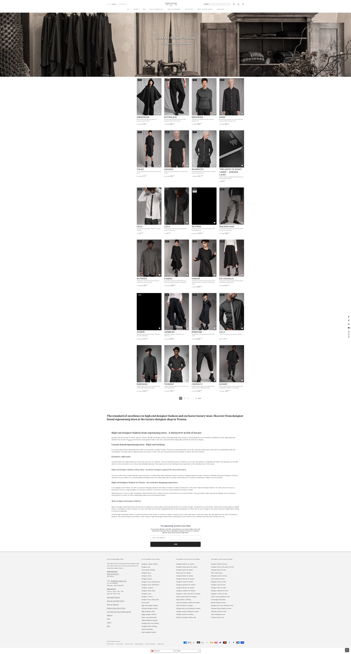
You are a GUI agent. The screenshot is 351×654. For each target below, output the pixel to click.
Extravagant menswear (218, 599)
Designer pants (146, 573)
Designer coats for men (218, 582)
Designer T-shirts (147, 596)
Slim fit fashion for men (218, 602)
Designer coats (146, 593)
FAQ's (108, 626)
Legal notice (160, 643)
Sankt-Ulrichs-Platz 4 (113, 574)
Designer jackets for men (219, 576)
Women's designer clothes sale (186, 617)
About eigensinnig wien (113, 597)
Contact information (150, 643)
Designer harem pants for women (186, 567)
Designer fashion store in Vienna (116, 608)
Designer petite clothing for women (187, 611)
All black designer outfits (150, 608)
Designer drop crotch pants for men (222, 567)
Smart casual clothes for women (186, 596)
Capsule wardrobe (147, 629)
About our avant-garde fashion (115, 601)
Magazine (110, 615)
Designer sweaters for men (219, 590)
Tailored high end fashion (149, 620)
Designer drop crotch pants (150, 599)
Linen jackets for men (218, 579)
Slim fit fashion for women (184, 605)
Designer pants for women (184, 570)
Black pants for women (183, 573)
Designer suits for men (218, 585)
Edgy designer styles (148, 611)
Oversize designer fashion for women (188, 602)
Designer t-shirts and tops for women (188, 593)
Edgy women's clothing (183, 599)
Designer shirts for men (218, 588)
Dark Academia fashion (149, 632)
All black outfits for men (219, 611)
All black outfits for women (185, 614)
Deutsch (114, 4)
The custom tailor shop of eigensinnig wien (119, 611)
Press (108, 619)
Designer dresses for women (185, 579)
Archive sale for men (217, 617)
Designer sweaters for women (185, 590)
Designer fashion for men (219, 564)
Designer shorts (147, 576)
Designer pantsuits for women (186, 585)
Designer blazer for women (184, 576)
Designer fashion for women (185, 564)
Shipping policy (139, 643)
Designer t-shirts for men (219, 593)
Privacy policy (119, 643)
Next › (200, 398)
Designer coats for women (184, 582)
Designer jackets (147, 579)
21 (196, 398)
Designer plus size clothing (150, 623)
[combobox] (162, 651)
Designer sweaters (147, 588)
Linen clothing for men (218, 614)
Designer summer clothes (150, 564)
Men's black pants (217, 573)
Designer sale (146, 567)
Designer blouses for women (185, 588)
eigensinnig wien (116, 641)
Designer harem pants (148, 590)
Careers (109, 622)
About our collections (113, 604)
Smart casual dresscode (149, 617)
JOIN (175, 544)
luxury (130, 439)
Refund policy (110, 643)
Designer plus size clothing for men (222, 605)
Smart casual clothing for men (220, 596)
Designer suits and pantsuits (151, 582)
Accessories (145, 602)
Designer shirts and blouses (150, 585)
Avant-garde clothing (148, 570)
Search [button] (206, 4)
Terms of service (129, 643)
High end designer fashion (150, 605)
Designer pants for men (218, 570)
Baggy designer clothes (149, 614)
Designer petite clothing (149, 626)
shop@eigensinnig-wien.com (119, 581)
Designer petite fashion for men (221, 608)
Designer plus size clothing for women (188, 608)
